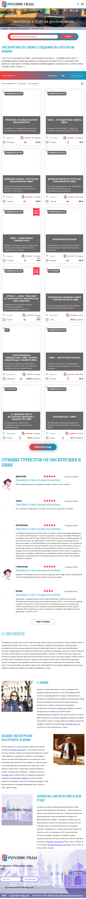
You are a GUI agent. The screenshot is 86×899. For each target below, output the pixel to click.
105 (38, 142)
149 (81, 260)
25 (72, 438)
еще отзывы (43, 622)
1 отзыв (80, 315)
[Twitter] (57, 873)
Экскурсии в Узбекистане (19, 28)
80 (81, 378)
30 (72, 319)
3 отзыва (37, 374)
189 (81, 201)
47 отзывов (79, 138)
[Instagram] (77, 873)
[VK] (71, 873)
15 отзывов (79, 256)
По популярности (8, 83)
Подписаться (30, 879)
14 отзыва (36, 197)
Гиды (77, 76)
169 (38, 201)
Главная (5, 28)
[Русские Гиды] (18, 4)
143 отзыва (79, 197)
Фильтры (53, 75)
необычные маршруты (20, 778)
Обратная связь (23, 865)
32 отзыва (36, 433)
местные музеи (8, 775)
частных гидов (71, 724)
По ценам (21, 83)
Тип (8, 75)
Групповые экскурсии (54, 842)
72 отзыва (36, 256)
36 (38, 319)
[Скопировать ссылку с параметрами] (82, 84)
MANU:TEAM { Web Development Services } (65, 895)
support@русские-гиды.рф (20, 887)
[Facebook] (51, 873)
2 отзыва (37, 315)
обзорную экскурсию (17, 750)
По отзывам (33, 83)
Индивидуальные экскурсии (59, 845)
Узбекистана (61, 708)
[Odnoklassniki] (64, 873)
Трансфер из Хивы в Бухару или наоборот (38, 480)
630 (29, 378)
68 (81, 142)
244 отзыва (79, 374)
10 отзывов (36, 138)
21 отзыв (80, 433)
